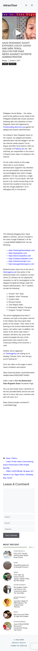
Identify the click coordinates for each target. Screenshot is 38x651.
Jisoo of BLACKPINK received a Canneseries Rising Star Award (21, 627)
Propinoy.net (19, 149)
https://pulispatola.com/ (18, 253)
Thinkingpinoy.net (12, 354)
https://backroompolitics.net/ (20, 256)
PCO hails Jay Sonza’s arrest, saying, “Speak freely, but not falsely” (21, 577)
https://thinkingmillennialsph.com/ (22, 250)
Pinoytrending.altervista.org (14, 127)
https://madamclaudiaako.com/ (21, 259)
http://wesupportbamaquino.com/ (21, 264)
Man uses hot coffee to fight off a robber (21, 615)
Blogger (4, 60)
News (5, 64)
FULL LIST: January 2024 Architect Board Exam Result (21, 555)
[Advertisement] (19, 92)
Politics (12, 64)
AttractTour (10, 5)
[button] (26, 5)
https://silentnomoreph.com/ (20, 261)
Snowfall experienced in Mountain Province (21, 566)
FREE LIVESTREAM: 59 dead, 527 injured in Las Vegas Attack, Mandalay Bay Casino (18, 474)
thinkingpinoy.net (9, 272)
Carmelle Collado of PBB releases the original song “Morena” (21, 604)
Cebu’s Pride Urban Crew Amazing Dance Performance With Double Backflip (18, 465)
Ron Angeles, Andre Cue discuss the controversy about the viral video (20, 590)
